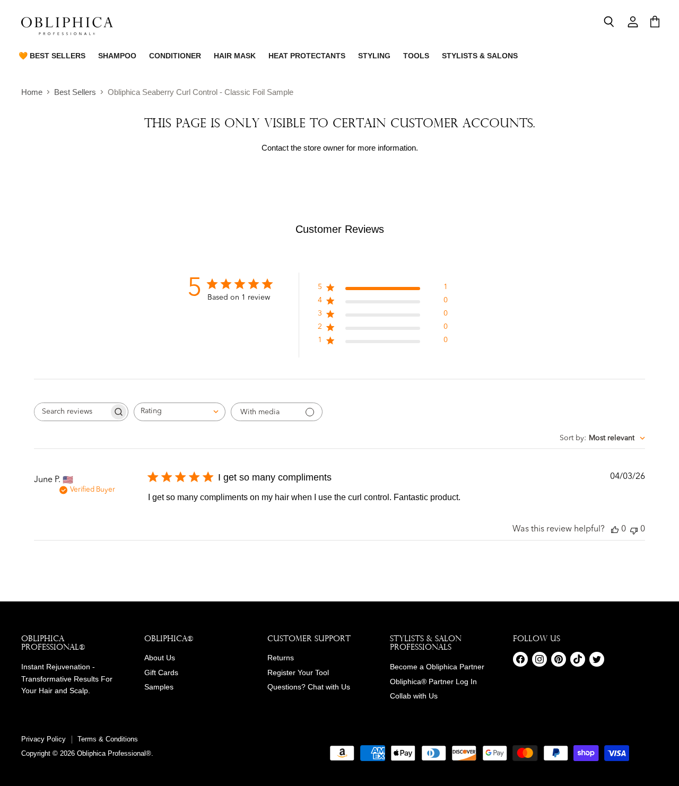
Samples (158, 687)
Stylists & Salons (480, 55)
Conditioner (175, 55)
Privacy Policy (43, 739)
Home (31, 92)
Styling (374, 55)
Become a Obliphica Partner (437, 666)
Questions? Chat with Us (308, 687)
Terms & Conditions (107, 739)
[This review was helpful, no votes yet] (615, 530)
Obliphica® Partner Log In (433, 681)
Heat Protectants (306, 55)
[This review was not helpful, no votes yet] (634, 530)
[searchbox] (71, 412)
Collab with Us (414, 696)
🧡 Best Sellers (52, 55)
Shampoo (117, 55)
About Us (159, 657)
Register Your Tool (298, 672)
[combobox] (179, 412)
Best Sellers (75, 92)
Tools (416, 55)
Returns (280, 657)
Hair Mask (235, 55)
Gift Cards (161, 672)
